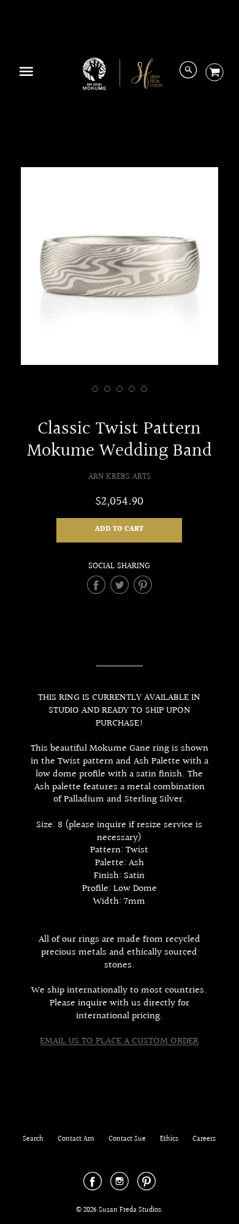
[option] (120, 266)
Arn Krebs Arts (119, 477)
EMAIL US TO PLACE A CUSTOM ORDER (119, 1041)
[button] (119, 530)
